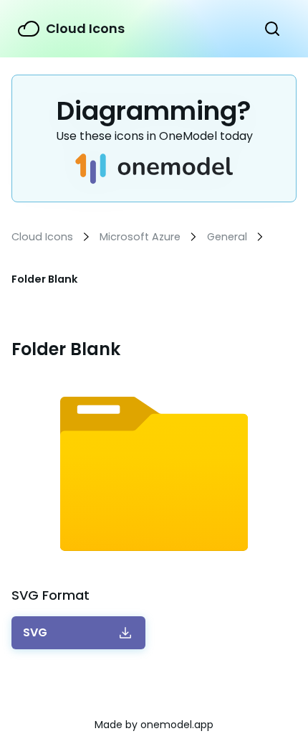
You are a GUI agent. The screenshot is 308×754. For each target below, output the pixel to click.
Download (35, 632)
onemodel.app (176, 724)
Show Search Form (272, 28)
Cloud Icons (85, 28)
